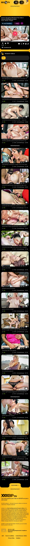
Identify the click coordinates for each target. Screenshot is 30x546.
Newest (6, 20)
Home (2, 20)
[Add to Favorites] (19, 43)
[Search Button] (21, 2)
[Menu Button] (16, 2)
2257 (3, 535)
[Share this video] (21, 43)
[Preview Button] (26, 75)
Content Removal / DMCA (21, 535)
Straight (11, 20)
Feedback (18, 538)
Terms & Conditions (9, 535)
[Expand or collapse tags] (22, 23)
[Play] (15, 33)
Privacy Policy (11, 538)
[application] (15, 34)
